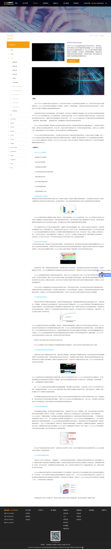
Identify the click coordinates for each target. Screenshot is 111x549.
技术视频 (65, 525)
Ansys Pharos (15, 102)
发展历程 (28, 516)
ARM (11, 50)
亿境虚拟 (63, 544)
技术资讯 (78, 519)
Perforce (12, 131)
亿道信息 (59, 544)
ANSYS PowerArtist (17, 90)
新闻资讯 (45, 3)
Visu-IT (12, 135)
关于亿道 (25, 3)
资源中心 (55, 3)
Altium (12, 54)
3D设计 (14, 78)
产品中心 (35, 3)
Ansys (11, 58)
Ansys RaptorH (15, 106)
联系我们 (76, 3)
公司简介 (28, 513)
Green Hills (13, 119)
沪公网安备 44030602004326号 (75, 547)
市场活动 (78, 516)
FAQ (64, 516)
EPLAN (12, 127)
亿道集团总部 (49, 544)
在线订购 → (73, 61)
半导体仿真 (10, 35)
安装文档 (65, 519)
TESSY (12, 139)
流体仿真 (14, 70)
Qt (11, 115)
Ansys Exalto (15, 98)
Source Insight (13, 147)
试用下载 (65, 513)
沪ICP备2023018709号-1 (62, 547)
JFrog (11, 163)
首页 (16, 3)
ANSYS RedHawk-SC (17, 86)
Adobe (11, 155)
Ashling (12, 143)
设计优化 (14, 111)
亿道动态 (78, 513)
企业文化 (28, 519)
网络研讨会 (66, 528)
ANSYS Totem (15, 94)
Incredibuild (13, 151)
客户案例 (66, 3)
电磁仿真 (14, 62)
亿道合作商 (87, 3)
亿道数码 (54, 544)
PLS (11, 167)
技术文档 (65, 522)
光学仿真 (14, 74)
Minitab (12, 123)
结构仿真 (14, 66)
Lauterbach (13, 159)
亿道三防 (68, 544)
